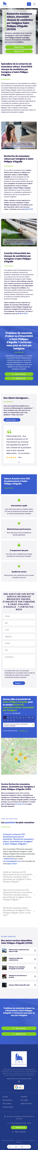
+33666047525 (8, 859)
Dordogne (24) (23, 731)
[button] (29, 4)
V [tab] (13, 720)
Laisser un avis (11, 419)
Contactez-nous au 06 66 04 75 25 (22, 146)
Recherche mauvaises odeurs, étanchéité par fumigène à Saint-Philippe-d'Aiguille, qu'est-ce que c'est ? (17, 911)
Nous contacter (20, 374)
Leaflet (34, 773)
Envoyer (18, 683)
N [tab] (32, 717)
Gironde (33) (20, 804)
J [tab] (23, 717)
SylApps (19, 1142)
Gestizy (32, 1140)
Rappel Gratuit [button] (19, 47)
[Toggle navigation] (34, 4)
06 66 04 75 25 (19, 51)
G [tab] (20, 717)
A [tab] (4, 717)
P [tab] (4, 720)
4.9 (20, 1088)
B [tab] (7, 717)
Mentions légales (8, 1140)
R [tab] (7, 720)
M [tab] (29, 717)
